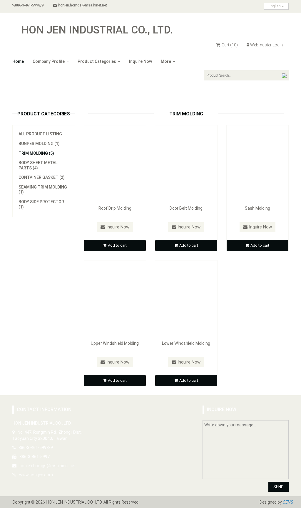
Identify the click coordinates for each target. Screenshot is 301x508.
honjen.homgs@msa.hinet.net (82, 5)
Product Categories (97, 61)
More (166, 61)
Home (18, 61)
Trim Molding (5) (36, 153)
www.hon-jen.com (36, 474)
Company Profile (49, 61)
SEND (278, 487)
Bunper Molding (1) (39, 143)
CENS (288, 502)
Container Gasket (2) (42, 177)
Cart (229, 45)
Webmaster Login (266, 45)
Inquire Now (140, 61)
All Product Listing (40, 134)
